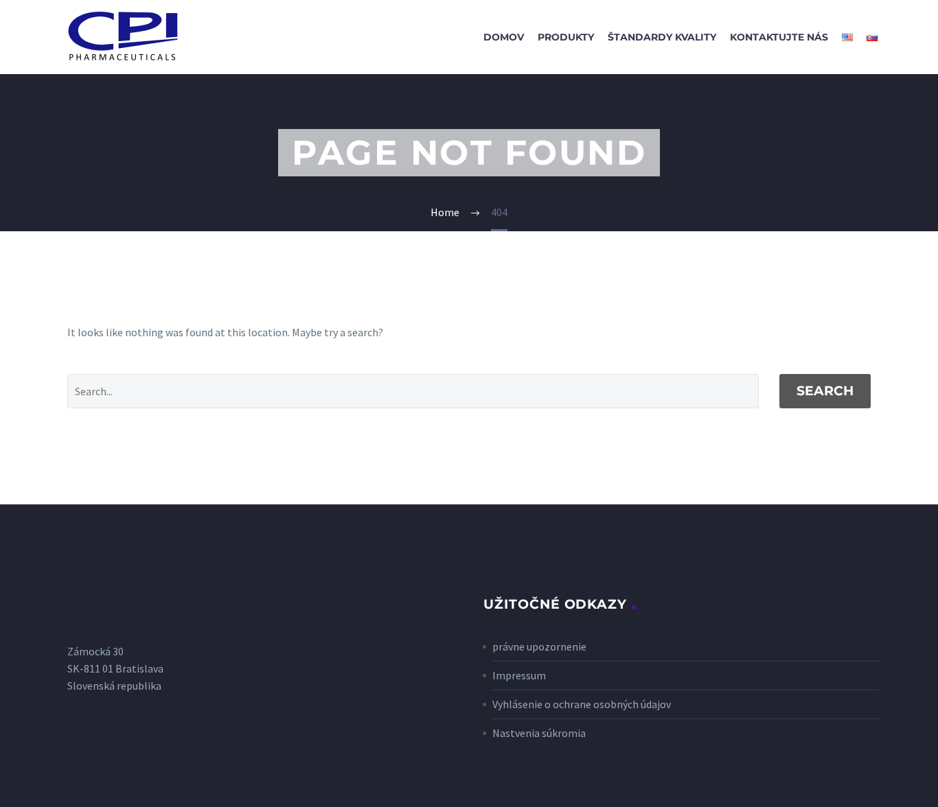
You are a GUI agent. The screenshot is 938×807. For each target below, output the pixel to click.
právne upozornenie (539, 646)
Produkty (566, 37)
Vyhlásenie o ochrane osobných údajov (581, 704)
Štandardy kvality (662, 37)
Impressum (519, 675)
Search (825, 391)
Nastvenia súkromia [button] (539, 733)
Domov (503, 37)
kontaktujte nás (779, 37)
